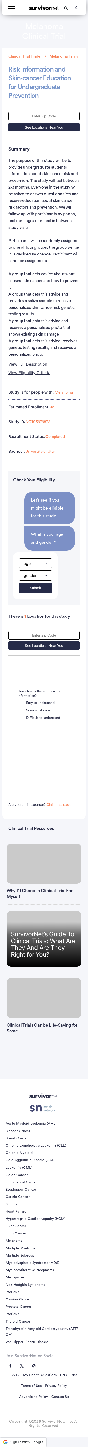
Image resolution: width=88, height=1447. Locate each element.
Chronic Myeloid (19, 1153)
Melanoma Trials (63, 56)
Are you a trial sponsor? (40, 804)
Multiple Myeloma (20, 1248)
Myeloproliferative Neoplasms (30, 1270)
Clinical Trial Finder (25, 56)
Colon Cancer (17, 1175)
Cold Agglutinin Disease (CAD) (30, 1160)
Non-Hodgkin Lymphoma (25, 1285)
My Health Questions (40, 1375)
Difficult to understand (43, 718)
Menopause (15, 1277)
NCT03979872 (37, 422)
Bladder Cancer (18, 1131)
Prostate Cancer (18, 1306)
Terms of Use (31, 1386)
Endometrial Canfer (21, 1182)
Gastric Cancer (18, 1197)
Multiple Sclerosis (20, 1255)
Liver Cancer (16, 1226)
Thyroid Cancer (18, 1321)
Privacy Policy (56, 1386)
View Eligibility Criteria (29, 372)
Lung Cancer (16, 1233)
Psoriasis (12, 1292)
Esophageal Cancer (21, 1189)
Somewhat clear (38, 710)
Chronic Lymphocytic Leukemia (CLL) (36, 1145)
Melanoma (64, 392)
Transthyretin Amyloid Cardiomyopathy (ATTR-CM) (43, 1332)
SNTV (15, 1375)
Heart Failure (16, 1211)
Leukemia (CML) (19, 1167)
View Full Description (27, 364)
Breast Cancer (17, 1138)
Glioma (11, 1204)
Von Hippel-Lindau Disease (27, 1342)
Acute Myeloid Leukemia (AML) (31, 1123)
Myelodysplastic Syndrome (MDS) (32, 1263)
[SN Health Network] (44, 1108)
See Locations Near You (44, 127)
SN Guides (68, 1375)
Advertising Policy (33, 1396)
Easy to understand (40, 703)
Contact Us (60, 1396)
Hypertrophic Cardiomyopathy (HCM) (36, 1219)
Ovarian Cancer (18, 1299)
